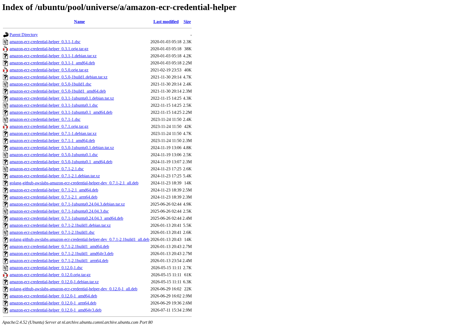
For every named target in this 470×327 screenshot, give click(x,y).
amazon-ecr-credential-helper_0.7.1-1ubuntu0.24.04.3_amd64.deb (66, 218)
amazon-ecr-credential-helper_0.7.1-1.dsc (45, 119)
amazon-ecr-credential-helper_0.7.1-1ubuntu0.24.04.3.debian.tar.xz (67, 204)
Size (187, 21)
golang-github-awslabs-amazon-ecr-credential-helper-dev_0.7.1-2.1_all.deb (74, 183)
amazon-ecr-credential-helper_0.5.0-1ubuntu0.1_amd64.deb (61, 161)
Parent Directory (24, 34)
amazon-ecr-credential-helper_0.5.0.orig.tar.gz (49, 70)
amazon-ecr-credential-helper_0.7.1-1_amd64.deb (52, 140)
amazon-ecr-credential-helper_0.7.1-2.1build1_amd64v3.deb (61, 253)
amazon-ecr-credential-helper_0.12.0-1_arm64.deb (53, 303)
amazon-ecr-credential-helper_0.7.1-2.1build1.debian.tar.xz (60, 225)
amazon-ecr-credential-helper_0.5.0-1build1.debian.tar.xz (58, 77)
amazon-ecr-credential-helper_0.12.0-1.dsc (46, 267)
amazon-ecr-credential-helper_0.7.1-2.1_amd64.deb (54, 190)
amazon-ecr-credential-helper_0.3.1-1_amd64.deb (52, 63)
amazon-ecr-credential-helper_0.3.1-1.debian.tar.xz (53, 56)
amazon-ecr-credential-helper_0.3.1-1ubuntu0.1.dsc (54, 105)
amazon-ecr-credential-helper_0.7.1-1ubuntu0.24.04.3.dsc (59, 211)
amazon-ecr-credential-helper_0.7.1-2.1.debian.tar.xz (55, 176)
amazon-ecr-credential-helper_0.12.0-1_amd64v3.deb (55, 310)
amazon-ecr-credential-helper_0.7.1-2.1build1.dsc (52, 232)
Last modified (166, 21)
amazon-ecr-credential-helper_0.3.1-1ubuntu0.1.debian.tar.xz (62, 98)
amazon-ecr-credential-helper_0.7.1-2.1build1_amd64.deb (59, 246)
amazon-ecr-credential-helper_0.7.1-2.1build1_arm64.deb (59, 260)
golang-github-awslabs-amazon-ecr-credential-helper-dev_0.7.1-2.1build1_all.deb (79, 239)
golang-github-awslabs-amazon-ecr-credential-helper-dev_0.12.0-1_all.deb (73, 289)
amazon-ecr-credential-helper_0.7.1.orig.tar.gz (49, 126)
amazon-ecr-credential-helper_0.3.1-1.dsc (45, 41)
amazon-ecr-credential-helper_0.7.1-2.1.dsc (47, 168)
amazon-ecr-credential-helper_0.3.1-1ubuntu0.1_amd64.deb (61, 112)
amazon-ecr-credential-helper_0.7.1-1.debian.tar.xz (53, 133)
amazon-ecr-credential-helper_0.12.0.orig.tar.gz (50, 274)
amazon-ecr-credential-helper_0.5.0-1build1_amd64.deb (58, 91)
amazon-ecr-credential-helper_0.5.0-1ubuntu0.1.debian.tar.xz (62, 147)
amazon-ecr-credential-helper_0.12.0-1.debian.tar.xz (54, 281)
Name (79, 21)
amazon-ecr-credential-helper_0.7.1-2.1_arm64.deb (53, 197)
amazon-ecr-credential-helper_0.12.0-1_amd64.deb (53, 296)
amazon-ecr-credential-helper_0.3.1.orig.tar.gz (49, 48)
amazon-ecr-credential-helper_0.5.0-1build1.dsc (50, 84)
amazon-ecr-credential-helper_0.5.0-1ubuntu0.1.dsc (54, 154)
